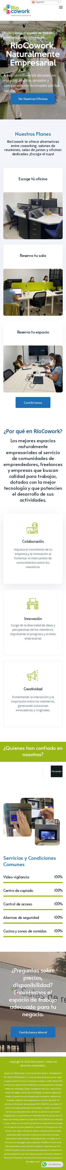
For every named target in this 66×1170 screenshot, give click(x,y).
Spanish (39, 2)
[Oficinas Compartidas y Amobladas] (17, 10)
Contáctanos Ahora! (33, 1032)
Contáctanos (33, 402)
